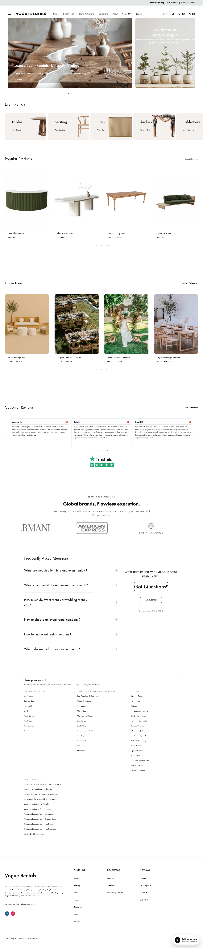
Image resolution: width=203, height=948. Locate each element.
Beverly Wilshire (137, 765)
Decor (76, 914)
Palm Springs (29, 726)
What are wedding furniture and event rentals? (55, 570)
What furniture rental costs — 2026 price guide (42, 784)
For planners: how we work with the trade (40, 799)
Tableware (78, 907)
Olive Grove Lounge (66, 357)
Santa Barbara (29, 716)
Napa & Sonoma (84, 701)
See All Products (191, 159)
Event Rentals (68, 13)
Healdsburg (81, 706)
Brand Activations (86, 13)
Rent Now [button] (18, 79)
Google (143, 878)
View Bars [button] (101, 130)
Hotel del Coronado (139, 721)
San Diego (28, 721)
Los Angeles (28, 696)
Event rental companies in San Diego (38, 824)
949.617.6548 (172, 3)
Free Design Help (157, 3)
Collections (103, 13)
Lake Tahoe (81, 721)
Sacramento (82, 740)
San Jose (80, 745)
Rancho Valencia (137, 726)
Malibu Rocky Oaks (139, 735)
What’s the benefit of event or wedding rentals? (56, 585)
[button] (7, 432)
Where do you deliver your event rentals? (52, 649)
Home (55, 13)
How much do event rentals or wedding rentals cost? (55, 602)
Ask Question (151, 600)
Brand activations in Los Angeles (36, 804)
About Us (110, 878)
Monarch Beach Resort (140, 760)
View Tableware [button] (189, 130)
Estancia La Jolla (137, 731)
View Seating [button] (60, 130)
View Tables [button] (16, 130)
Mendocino (81, 750)
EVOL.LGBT (144, 900)
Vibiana (134, 706)
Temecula (27, 735)
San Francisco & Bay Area (87, 696)
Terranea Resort (137, 696)
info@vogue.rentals (187, 3)
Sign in (164, 14)
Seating (77, 885)
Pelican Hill (135, 755)
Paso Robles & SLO (85, 731)
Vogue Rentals (20, 875)
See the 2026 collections (34, 834)
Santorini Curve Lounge (18, 342)
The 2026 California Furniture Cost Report (41, 794)
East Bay (80, 735)
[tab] (72, 570)
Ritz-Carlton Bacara (138, 716)
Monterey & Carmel (85, 716)
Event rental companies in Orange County (40, 819)
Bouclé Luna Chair (114, 233)
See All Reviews (191, 407)
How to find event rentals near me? (47, 634)
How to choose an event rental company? (52, 620)
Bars (75, 893)
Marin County (82, 711)
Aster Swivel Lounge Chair (19, 233)
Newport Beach (30, 706)
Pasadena (28, 731)
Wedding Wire (145, 885)
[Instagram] (13, 913)
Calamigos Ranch (138, 770)
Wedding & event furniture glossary (38, 789)
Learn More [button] (165, 76)
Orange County (30, 701)
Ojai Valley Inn (137, 750)
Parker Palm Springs (139, 740)
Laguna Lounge (113, 357)
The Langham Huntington (141, 711)
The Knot (143, 893)
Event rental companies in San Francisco (40, 829)
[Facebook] (7, 913)
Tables (76, 878)
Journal (139, 13)
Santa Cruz (81, 726)
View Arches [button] (145, 130)
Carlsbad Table (163, 233)
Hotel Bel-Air (136, 701)
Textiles (77, 921)
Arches (76, 900)
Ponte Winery (136, 745)
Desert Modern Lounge (167, 357)
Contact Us (126, 13)
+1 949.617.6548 (12, 904)
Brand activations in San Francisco (37, 809)
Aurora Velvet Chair (65, 233)
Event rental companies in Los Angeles (39, 814)
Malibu (26, 711)
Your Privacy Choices (115, 893)
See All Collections (190, 283)
